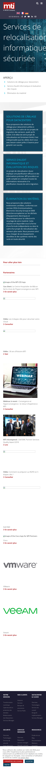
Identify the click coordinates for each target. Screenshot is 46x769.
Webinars (34, 743)
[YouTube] (28, 17)
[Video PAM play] (19, 298)
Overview (34, 702)
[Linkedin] (32, 17)
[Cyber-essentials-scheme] (14, 282)
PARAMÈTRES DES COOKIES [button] (13, 761)
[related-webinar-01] (20, 364)
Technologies (36, 705)
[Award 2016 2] (19, 415)
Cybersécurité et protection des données (8, 710)
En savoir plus (10, 292)
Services (19, 703)
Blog (33, 738)
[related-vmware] (20, 549)
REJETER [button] (7, 765)
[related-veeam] (20, 595)
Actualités (35, 746)
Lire (6, 445)
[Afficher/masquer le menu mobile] (42, 3)
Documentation (36, 740)
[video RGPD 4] (19, 451)
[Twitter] (25, 17)
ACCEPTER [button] (29, 761)
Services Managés (8, 720)
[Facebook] (22, 17)
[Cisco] (20, 536)
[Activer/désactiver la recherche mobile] (37, 3)
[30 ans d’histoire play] (19, 330)
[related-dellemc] (21, 487)
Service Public (21, 711)
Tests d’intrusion (8, 746)
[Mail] (35, 17)
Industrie (20, 700)
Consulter (8, 324)
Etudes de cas (36, 735)
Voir (6, 354)
